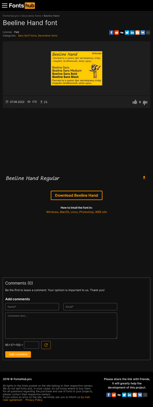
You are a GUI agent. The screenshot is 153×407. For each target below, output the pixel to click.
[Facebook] (111, 32)
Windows (52, 212)
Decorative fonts (47, 35)
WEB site (101, 212)
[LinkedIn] (132, 32)
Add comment (18, 354)
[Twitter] (127, 32)
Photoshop (86, 212)
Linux (74, 212)
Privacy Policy (34, 399)
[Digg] (122, 32)
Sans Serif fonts (27, 35)
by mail (85, 397)
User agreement (12, 399)
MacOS (64, 212)
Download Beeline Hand (76, 195)
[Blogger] (137, 32)
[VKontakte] (142, 32)
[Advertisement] (76, 140)
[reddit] (116, 32)
